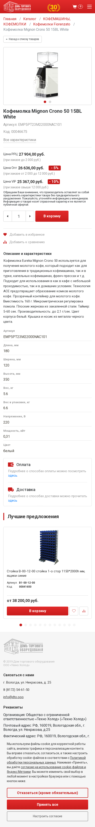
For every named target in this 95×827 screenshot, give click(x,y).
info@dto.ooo (13, 697)
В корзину (52, 216)
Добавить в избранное (27, 235)
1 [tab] (45, 102)
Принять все (47, 804)
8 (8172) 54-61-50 (16, 690)
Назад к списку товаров (24, 39)
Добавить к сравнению (27, 242)
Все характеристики (19, 140)
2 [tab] (50, 102)
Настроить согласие (47, 816)
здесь (12, 475)
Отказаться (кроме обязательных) (47, 793)
